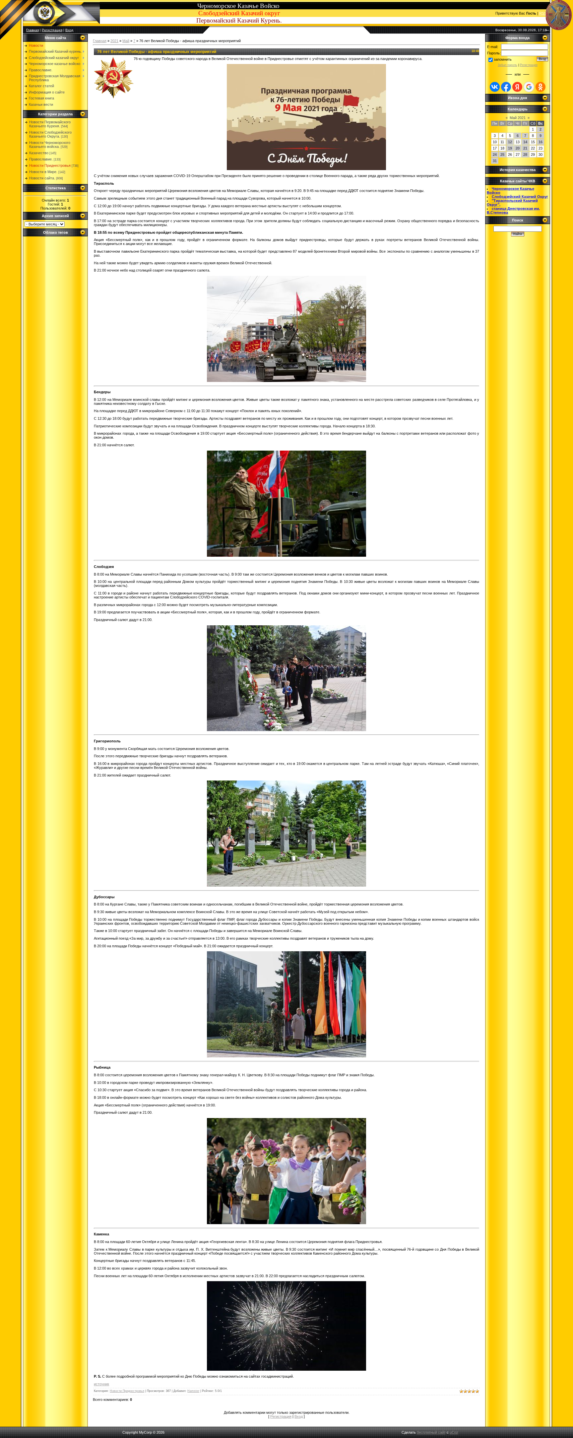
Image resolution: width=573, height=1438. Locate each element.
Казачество (38, 153)
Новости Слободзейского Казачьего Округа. (50, 134)
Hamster (193, 1391)
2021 (114, 41)
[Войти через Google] (529, 87)
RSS (542, 13)
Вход (69, 30)
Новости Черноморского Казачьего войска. (49, 145)
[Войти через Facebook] (506, 87)
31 (495, 161)
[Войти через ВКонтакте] (495, 87)
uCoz (454, 1432)
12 (510, 142)
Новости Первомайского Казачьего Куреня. (50, 124)
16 (540, 142)
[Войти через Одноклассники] (540, 87)
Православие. (41, 159)
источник (101, 1384)
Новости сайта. (42, 178)
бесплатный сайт (431, 1432)
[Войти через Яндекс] (517, 87)
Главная (99, 41)
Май (125, 41)
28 (525, 154)
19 (510, 148)
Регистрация (52, 30)
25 (502, 154)
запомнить (503, 59)
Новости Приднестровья (50, 165)
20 (518, 148)
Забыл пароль (507, 65)
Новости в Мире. (43, 172)
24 (495, 154)
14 (525, 142)
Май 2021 (518, 118)
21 (525, 148)
